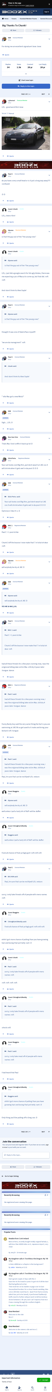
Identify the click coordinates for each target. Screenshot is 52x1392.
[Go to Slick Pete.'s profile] (4, 459)
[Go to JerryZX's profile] (5, 1239)
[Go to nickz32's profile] (5, 1274)
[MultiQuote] (3, 156)
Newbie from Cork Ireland (19, 1238)
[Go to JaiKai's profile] (5, 1259)
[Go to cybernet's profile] (4, 101)
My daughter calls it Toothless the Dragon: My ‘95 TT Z (28, 1259)
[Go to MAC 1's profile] (4, 527)
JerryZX (13, 1253)
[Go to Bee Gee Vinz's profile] (4, 438)
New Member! (14, 1311)
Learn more (4, 4)
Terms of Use (7, 1382)
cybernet (11, 100)
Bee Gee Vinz (13, 437)
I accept (45, 1380)
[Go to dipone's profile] (4, 231)
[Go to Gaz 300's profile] (5, 1327)
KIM (9, 38)
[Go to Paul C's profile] (4, 175)
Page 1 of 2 (24, 94)
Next (43, 94)
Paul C (10, 174)
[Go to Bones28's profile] (5, 1312)
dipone (10, 230)
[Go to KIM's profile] (4, 39)
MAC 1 (10, 526)
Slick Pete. (12, 458)
